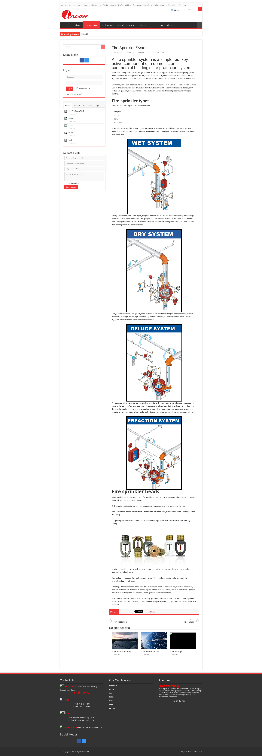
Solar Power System (150, 651)
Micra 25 (84, 34)
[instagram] (184, 9)
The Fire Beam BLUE (76, 111)
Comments (87, 105)
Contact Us (172, 5)
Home (86, 5)
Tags (97, 105)
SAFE (70, 140)
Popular (77, 105)
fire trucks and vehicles (141, 5)
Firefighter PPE (123, 5)
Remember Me (84, 89)
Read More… (180, 701)
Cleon (71, 126)
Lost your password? (74, 94)
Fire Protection (108, 5)
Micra (71, 133)
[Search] (200, 9)
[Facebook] (181, 9)
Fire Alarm (95, 5)
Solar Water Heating (121, 651)
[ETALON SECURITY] (75, 14)
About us (182, 5)
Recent (67, 105)
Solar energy (159, 5)
